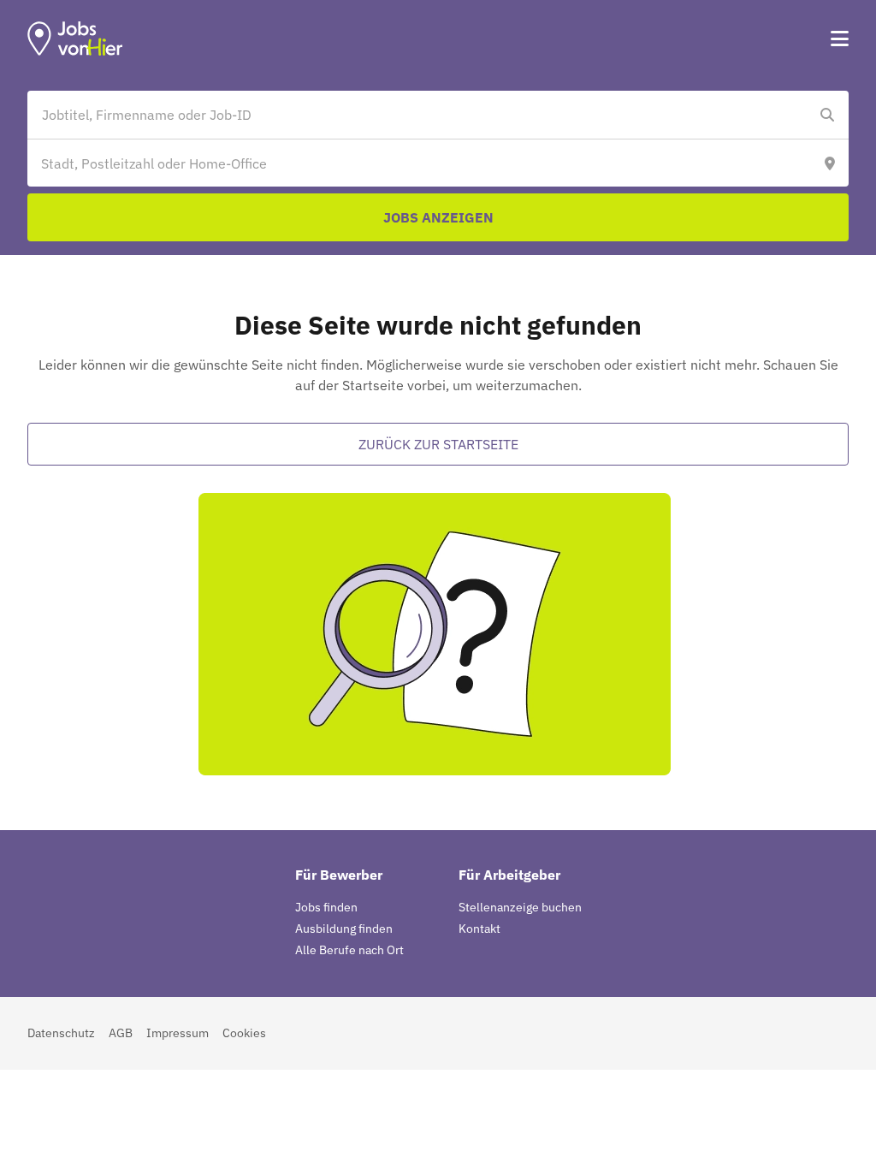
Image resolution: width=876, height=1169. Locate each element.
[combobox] (421, 114)
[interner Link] (75, 38)
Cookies (244, 1033)
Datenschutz (61, 1033)
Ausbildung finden (344, 928)
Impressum (177, 1033)
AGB (121, 1033)
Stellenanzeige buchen (520, 907)
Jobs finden (326, 907)
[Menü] (840, 38)
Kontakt (479, 928)
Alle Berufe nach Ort (349, 950)
